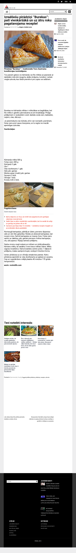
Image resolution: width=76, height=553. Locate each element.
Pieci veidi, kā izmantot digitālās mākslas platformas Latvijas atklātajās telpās (63, 44)
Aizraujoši (12, 530)
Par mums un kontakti (47, 526)
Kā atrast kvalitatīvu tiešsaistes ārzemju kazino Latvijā (62, 61)
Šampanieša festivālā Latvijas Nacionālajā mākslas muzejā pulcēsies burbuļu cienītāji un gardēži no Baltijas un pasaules (41, 419)
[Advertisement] (29, 95)
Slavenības (12, 535)
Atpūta (11, 533)
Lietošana (44, 524)
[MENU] (69, 11)
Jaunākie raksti (14, 524)
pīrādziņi (37, 377)
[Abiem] (7, 11)
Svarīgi (20, 377)
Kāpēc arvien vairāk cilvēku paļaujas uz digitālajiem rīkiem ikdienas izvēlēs (63, 28)
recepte (43, 377)
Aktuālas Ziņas (14, 528)
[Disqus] (29, 449)
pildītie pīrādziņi (30, 377)
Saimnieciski (13, 377)
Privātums (44, 528)
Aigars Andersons (25, 27)
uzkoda (47, 377)
